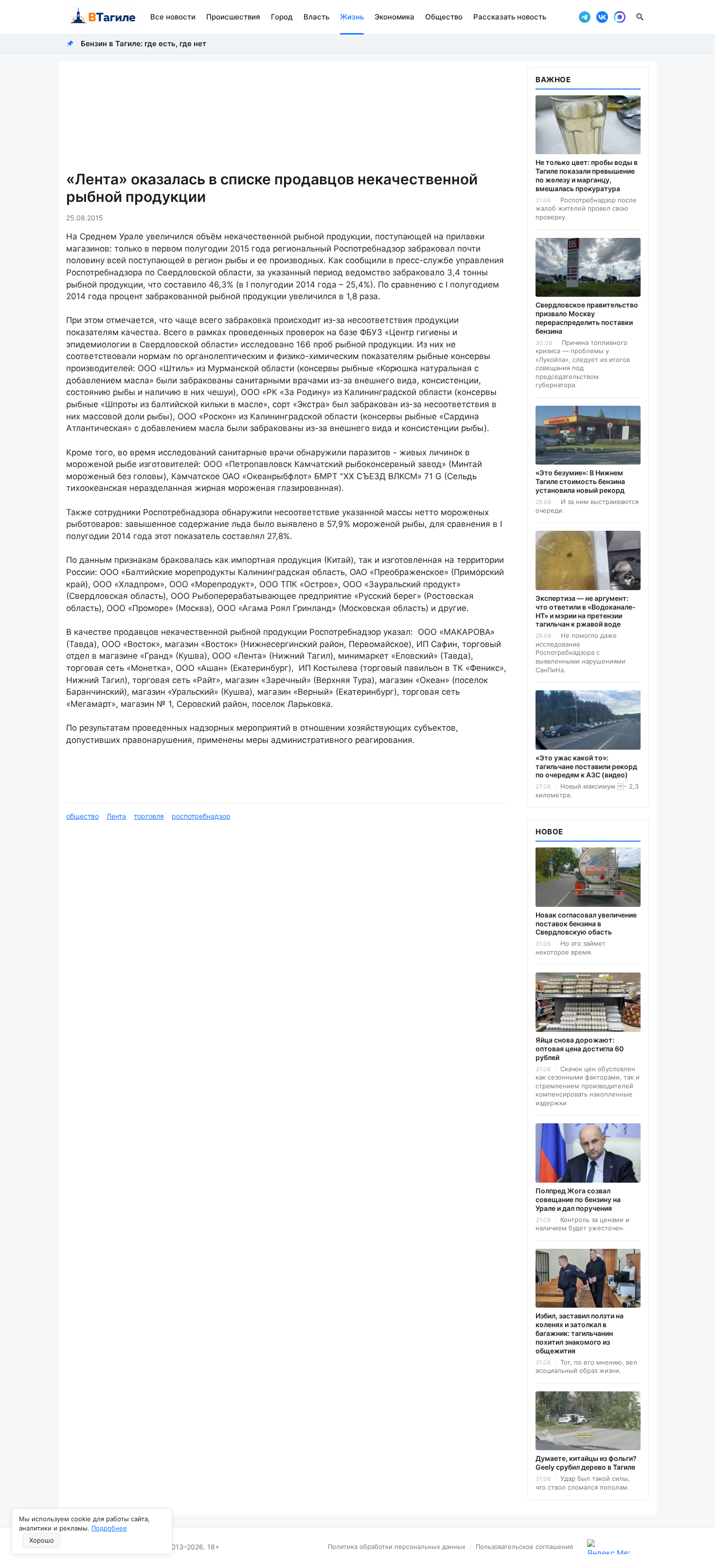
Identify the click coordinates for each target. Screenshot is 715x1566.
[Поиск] (640, 17)
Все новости (173, 16)
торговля (149, 816)
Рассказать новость (509, 16)
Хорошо (41, 1540)
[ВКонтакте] (602, 17)
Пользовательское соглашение (524, 1546)
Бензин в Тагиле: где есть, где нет (143, 43)
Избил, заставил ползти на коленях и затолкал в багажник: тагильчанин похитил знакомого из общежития (580, 1333)
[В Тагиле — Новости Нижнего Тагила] (102, 17)
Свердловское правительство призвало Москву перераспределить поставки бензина (587, 318)
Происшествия (233, 16)
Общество (444, 16)
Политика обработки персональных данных (396, 1546)
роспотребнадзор (201, 816)
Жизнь (352, 16)
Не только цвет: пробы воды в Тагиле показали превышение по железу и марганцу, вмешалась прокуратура (587, 175)
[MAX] (619, 17)
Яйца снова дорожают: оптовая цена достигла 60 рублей (580, 1049)
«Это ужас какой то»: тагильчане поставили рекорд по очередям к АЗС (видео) (586, 766)
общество (82, 816)
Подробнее (109, 1528)
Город (282, 16)
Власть (316, 16)
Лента (116, 816)
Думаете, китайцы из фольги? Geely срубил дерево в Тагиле (586, 1462)
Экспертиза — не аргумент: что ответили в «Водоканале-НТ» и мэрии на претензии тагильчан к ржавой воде (586, 611)
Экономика (394, 16)
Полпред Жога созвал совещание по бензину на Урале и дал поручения (578, 1199)
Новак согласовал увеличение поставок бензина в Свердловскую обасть (586, 923)
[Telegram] (584, 17)
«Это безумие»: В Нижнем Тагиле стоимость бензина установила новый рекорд (580, 481)
